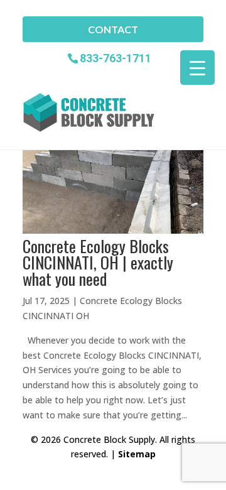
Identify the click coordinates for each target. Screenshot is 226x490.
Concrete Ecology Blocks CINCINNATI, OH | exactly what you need (98, 262)
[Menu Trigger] (197, 67)
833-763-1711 (115, 57)
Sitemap (137, 454)
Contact (113, 29)
